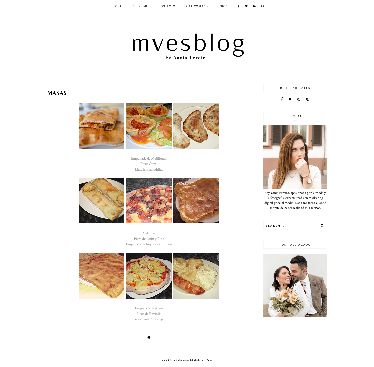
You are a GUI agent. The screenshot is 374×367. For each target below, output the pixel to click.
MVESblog (180, 360)
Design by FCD (200, 360)
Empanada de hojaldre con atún (149, 244)
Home (117, 6)
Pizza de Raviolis (149, 313)
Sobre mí (140, 6)
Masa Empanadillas (149, 169)
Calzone (149, 233)
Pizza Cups (148, 163)
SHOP (223, 6)
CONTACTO (167, 6)
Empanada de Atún (149, 308)
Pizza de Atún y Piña (149, 238)
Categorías (195, 6)
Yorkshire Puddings (148, 319)
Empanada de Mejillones (149, 158)
